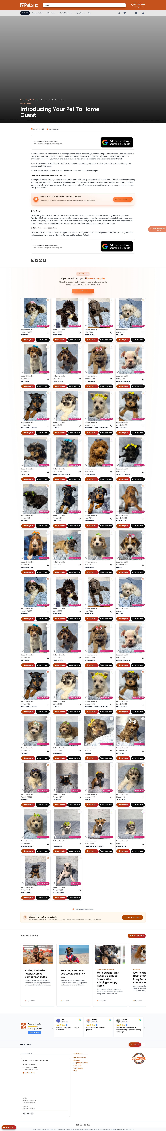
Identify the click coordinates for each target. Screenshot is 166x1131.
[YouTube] (28, 1113)
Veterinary (110, 969)
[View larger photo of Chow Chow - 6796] (111, 346)
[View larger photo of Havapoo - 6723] (143, 718)
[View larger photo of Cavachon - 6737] (111, 532)
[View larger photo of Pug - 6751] (79, 532)
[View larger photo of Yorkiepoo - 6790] (48, 439)
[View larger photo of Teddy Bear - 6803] (79, 300)
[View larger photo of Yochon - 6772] (48, 486)
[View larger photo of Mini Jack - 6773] (79, 486)
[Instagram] (32, 1113)
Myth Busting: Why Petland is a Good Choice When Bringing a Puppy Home (108, 979)
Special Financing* (79, 1057)
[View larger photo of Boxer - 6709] (111, 765)
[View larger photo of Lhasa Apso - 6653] (143, 811)
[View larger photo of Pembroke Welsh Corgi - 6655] (111, 811)
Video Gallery (51, 13)
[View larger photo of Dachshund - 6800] (79, 346)
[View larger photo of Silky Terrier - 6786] (143, 393)
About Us (76, 1060)
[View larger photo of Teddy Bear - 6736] (79, 718)
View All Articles (137, 936)
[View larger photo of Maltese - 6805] (143, 300)
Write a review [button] (34, 1032)
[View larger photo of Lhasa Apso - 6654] (79, 811)
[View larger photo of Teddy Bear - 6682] (143, 765)
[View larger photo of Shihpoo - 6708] (48, 765)
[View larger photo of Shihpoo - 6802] (48, 300)
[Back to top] (144, 1044)
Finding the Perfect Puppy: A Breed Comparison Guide (36, 973)
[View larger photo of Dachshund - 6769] (143, 486)
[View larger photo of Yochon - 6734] (48, 718)
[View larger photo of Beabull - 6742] (143, 532)
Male (57, 332)
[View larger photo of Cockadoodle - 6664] (48, 811)
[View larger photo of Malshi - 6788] (79, 393)
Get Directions (29, 1073)
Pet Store (105, 967)
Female (26, 332)
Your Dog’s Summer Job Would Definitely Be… (73, 973)
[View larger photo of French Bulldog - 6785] (143, 346)
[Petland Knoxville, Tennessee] (29, 5)
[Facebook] (24, 1113)
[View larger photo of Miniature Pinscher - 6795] (48, 393)
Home (22, 100)
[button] (53, 1029)
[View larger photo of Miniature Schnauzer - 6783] (79, 439)
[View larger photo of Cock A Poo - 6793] (111, 439)
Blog (89, 13)
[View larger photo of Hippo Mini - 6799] (48, 346)
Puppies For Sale (37, 13)
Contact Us (77, 1065)
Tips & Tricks (34, 100)
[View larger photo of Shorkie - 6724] (111, 718)
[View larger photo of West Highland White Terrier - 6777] (111, 393)
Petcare (112, 967)
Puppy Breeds (80, 13)
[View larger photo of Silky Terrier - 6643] (48, 858)
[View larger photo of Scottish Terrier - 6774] (143, 439)
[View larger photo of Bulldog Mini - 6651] (79, 858)
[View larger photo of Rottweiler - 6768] (111, 486)
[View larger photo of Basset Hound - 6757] (48, 532)
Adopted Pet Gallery (65, 13)
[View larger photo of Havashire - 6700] (79, 765)
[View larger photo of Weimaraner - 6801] (111, 300)
